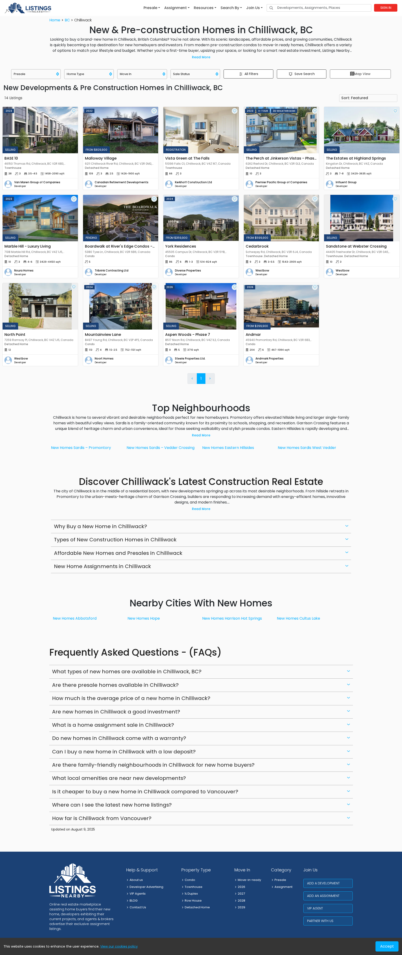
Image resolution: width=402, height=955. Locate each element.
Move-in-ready (249, 880)
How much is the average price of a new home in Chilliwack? (131, 698)
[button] (151, 8)
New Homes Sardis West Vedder (307, 447)
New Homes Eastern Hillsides (228, 447)
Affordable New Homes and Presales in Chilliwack (118, 553)
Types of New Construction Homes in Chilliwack (115, 539)
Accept (387, 946)
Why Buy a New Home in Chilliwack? (100, 526)
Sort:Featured (354, 98)
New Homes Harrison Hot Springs (232, 618)
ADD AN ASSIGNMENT (323, 895)
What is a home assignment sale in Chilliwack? (113, 725)
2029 (241, 907)
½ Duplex (191, 893)
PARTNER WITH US (320, 921)
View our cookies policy (119, 946)
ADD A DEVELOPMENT (323, 883)
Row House (193, 900)
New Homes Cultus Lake (298, 618)
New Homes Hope (143, 618)
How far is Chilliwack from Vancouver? (101, 818)
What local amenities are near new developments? (119, 778)
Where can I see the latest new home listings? (112, 804)
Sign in (385, 7)
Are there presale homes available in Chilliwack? (115, 685)
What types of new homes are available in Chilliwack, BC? (126, 671)
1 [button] (201, 378)
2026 (241, 887)
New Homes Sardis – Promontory (81, 447)
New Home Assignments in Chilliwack (102, 566)
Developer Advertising (146, 887)
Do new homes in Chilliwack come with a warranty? (119, 738)
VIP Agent (315, 908)
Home (54, 20)
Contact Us (138, 907)
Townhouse (193, 887)
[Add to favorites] (74, 111)
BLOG (133, 900)
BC (67, 20)
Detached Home (197, 907)
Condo (190, 880)
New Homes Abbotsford (75, 618)
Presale (280, 880)
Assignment (283, 887)
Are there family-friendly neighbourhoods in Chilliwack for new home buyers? (153, 765)
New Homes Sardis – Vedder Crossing (160, 447)
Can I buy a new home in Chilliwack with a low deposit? (124, 751)
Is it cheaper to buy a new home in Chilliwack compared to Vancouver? (145, 791)
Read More (201, 57)
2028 (241, 900)
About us (136, 880)
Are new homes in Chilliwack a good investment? (116, 711)
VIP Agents (138, 893)
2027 (241, 893)
